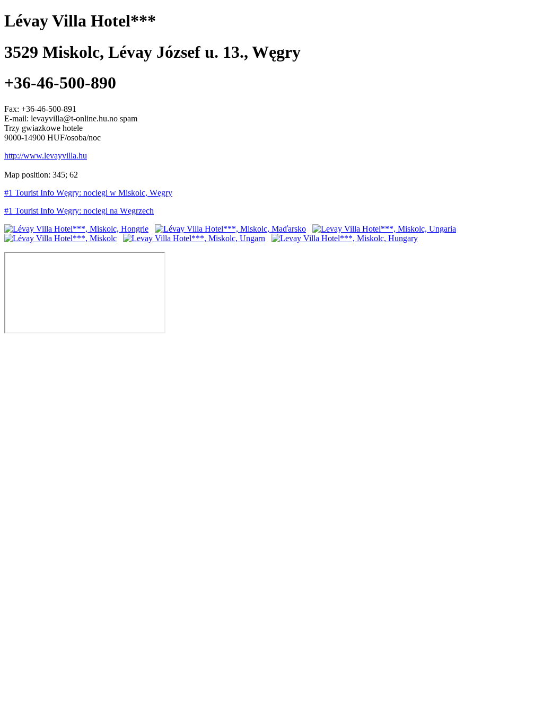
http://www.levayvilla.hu (45, 155)
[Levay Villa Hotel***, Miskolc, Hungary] (345, 238)
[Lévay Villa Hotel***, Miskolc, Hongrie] (76, 228)
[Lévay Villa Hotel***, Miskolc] (60, 238)
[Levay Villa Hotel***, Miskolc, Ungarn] (194, 238)
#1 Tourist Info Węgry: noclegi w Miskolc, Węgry (88, 192)
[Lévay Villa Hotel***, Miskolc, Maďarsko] (230, 228)
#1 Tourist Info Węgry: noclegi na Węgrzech (79, 210)
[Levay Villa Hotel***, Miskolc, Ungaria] (384, 228)
